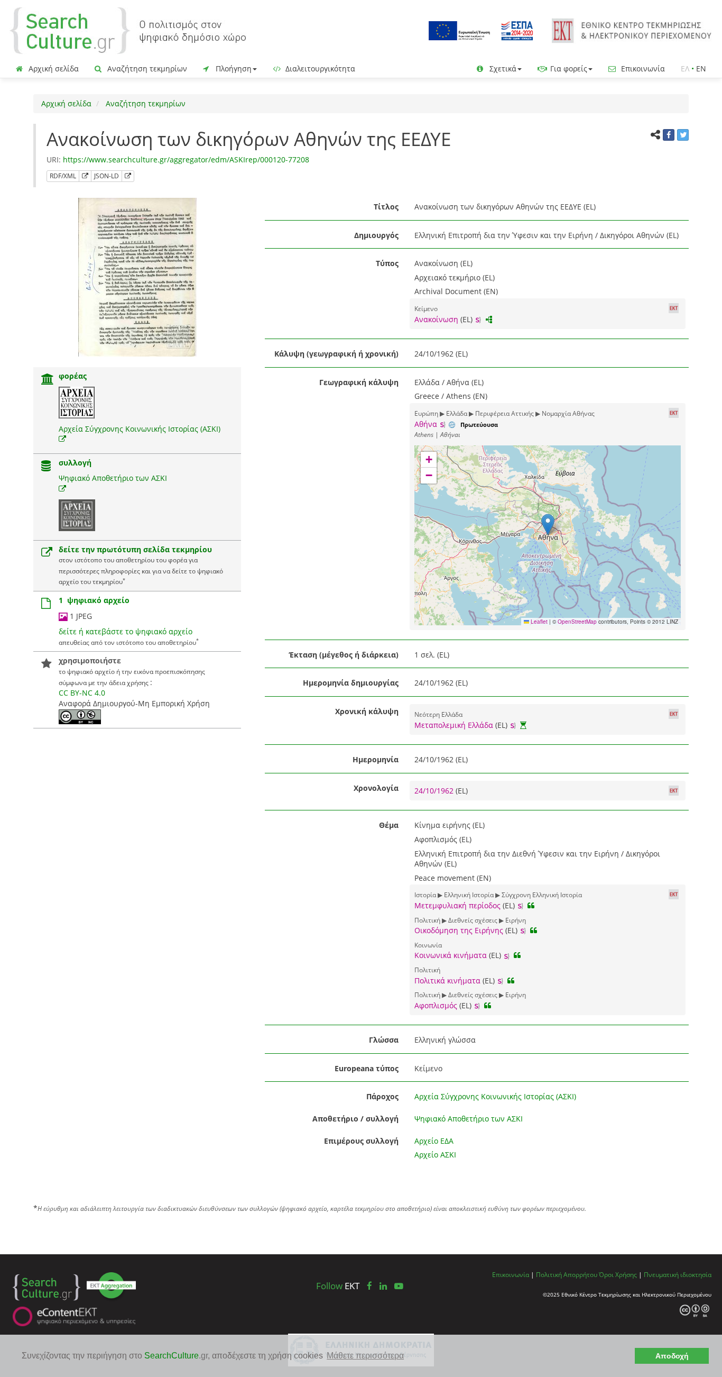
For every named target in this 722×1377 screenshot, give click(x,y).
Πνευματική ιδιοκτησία (677, 1274)
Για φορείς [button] (567, 68)
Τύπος (387, 263)
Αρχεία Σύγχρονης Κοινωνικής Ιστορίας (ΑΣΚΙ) (139, 429)
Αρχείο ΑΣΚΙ (435, 1155)
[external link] (62, 439)
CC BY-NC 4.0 (82, 693)
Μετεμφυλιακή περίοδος (457, 905)
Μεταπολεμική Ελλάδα (453, 725)
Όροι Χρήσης (618, 1274)
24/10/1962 (435, 791)
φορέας (73, 376)
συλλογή (75, 463)
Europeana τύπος (367, 1068)
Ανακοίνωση (436, 319)
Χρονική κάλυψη (367, 711)
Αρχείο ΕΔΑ (433, 1141)
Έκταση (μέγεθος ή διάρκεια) (344, 655)
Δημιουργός (376, 235)
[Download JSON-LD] (128, 176)
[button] (547, 524)
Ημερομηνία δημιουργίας (351, 683)
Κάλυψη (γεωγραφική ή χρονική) (336, 354)
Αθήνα (425, 424)
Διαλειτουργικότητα (319, 68)
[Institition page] (47, 380)
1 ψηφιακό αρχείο (94, 600)
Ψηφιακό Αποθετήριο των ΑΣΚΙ (113, 478)
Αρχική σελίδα (52, 68)
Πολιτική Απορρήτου (566, 1274)
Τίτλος (386, 207)
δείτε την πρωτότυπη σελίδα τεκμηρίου (135, 549)
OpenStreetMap (577, 621)
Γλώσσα (384, 1040)
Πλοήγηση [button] (233, 68)
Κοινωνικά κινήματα (450, 955)
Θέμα (389, 825)
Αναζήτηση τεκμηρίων (146, 68)
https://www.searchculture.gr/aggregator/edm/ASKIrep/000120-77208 (186, 159)
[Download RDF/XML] (85, 176)
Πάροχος (382, 1096)
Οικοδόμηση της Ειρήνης (458, 930)
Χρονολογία (376, 788)
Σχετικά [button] (501, 68)
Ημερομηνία (376, 759)
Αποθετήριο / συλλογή (355, 1119)
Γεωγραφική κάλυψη (359, 382)
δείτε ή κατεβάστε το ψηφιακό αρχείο (125, 631)
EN (701, 68)
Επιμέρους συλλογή (361, 1141)
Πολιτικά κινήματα (447, 980)
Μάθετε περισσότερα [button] (365, 1355)
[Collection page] (46, 467)
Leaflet (538, 621)
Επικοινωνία (642, 68)
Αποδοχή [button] (672, 1356)
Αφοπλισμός (435, 1005)
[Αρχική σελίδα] (128, 30)
